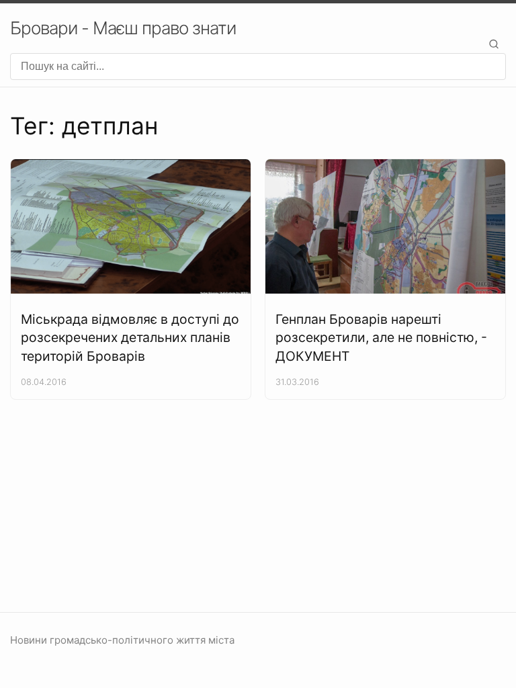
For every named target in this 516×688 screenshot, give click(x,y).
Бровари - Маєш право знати (123, 27)
